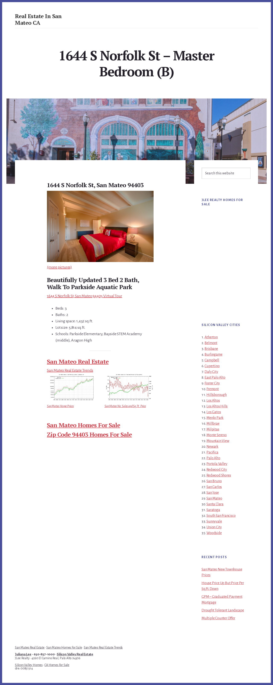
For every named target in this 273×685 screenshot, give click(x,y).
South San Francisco (220, 516)
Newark (212, 447)
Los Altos (213, 401)
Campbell (212, 360)
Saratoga (213, 510)
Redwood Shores (218, 475)
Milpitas (212, 429)
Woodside (214, 533)
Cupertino (212, 366)
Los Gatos (213, 412)
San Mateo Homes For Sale (83, 425)
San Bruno (214, 481)
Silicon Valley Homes (29, 665)
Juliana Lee (23, 654)
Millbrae (212, 424)
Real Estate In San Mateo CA (38, 19)
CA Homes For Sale (56, 665)
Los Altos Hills (217, 406)
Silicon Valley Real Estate (75, 654)
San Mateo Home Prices (60, 406)
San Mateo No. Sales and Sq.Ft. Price (125, 406)
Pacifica (212, 452)
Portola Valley (216, 464)
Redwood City (216, 470)
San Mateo (214, 498)
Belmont (211, 343)
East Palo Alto (215, 377)
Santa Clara (215, 504)
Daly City (211, 372)
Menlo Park (215, 418)
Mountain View (217, 441)
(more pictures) (59, 267)
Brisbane (211, 349)
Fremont (212, 389)
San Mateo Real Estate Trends (70, 370)
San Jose (212, 493)
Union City (214, 527)
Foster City (212, 383)
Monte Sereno (216, 435)
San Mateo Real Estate (78, 361)
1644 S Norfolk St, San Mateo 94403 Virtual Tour (84, 296)
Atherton (211, 337)
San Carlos (214, 487)
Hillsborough (216, 395)
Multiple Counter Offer (218, 618)
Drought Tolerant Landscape (223, 610)
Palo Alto (213, 458)
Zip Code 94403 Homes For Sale (89, 434)
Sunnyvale (214, 521)
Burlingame (213, 354)
